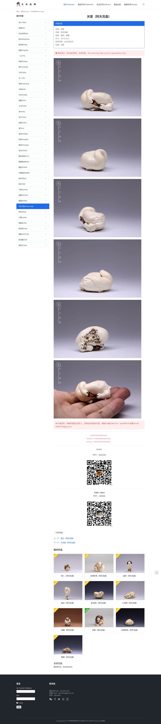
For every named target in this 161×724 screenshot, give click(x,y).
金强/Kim (22, 28)
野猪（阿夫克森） (68, 657)
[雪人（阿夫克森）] (68, 566)
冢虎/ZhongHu (24, 145)
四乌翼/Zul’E (23, 240)
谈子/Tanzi (22, 117)
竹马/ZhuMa (23, 95)
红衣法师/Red (23, 33)
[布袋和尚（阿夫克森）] (130, 620)
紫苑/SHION (23, 167)
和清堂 (103, 721)
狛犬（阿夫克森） (68, 538)
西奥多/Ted (23, 223)
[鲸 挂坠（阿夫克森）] (99, 593)
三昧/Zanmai (23, 189)
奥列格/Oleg (23, 45)
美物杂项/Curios (130, 4)
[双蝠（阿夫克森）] (68, 620)
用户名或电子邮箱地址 (24, 688)
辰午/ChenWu (23, 67)
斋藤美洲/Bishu (24, 162)
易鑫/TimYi (22, 100)
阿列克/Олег (23, 228)
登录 (70, 667)
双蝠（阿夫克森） (68, 630)
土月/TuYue (23, 106)
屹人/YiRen (22, 22)
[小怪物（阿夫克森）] (130, 593)
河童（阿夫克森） (99, 630)
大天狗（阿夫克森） (68, 543)
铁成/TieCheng (24, 84)
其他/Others (23, 245)
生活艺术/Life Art (104, 4)
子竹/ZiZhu (22, 72)
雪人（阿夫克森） (68, 576)
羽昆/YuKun (23, 123)
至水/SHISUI (23, 150)
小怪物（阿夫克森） (130, 603)
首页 (17, 11)
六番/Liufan (23, 217)
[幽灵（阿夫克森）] (130, 566)
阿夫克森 (60, 532)
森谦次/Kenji (23, 201)
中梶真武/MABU (24, 173)
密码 (17, 695)
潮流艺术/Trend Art (85, 4)
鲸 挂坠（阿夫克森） (99, 603)
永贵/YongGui (23, 139)
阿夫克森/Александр (26, 206)
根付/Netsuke (69, 4)
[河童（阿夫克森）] (99, 620)
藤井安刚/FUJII (24, 156)
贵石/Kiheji (22, 212)
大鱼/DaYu (22, 89)
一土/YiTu (22, 56)
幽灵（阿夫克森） (130, 576)
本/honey (22, 111)
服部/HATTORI (24, 234)
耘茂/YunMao (23, 134)
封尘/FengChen (24, 39)
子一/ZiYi (22, 78)
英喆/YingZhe (23, 50)
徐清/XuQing (23, 61)
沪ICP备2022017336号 (86, 721)
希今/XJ (21, 128)
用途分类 (117, 4)
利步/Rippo (22, 178)
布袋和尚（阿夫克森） (130, 630)
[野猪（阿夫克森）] (68, 647)
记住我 (20, 703)
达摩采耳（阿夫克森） (99, 576)
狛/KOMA (22, 184)
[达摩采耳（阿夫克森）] (99, 566)
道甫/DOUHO (23, 195)
